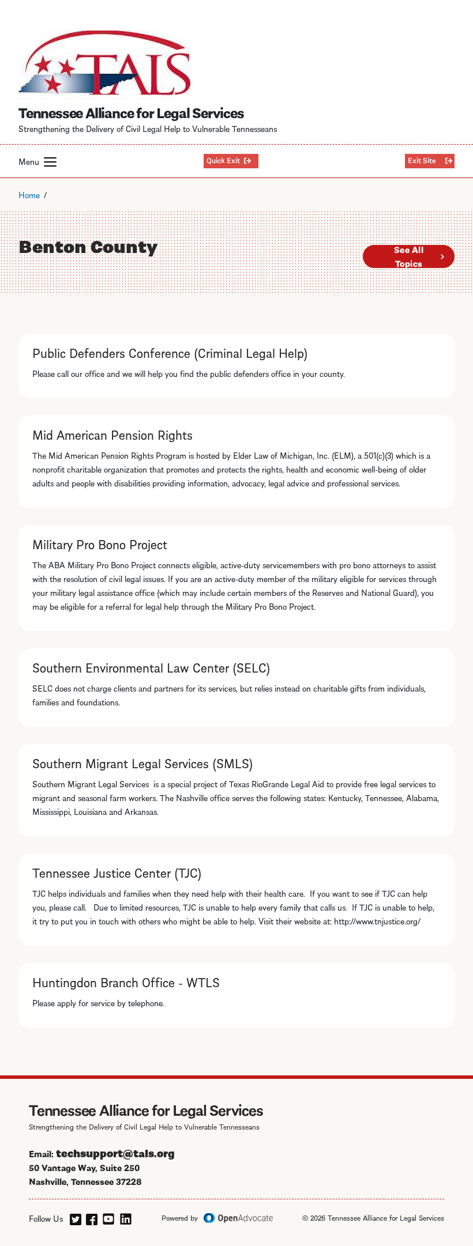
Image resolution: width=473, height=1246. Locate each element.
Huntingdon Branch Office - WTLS (126, 981)
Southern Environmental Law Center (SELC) (151, 667)
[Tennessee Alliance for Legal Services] (104, 65)
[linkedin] (125, 1217)
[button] (50, 162)
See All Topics (408, 256)
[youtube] (108, 1217)
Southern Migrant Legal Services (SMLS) (142, 762)
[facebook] (91, 1217)
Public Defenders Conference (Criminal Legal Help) (170, 352)
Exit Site (422, 159)
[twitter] (75, 1217)
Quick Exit (223, 159)
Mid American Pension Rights (112, 434)
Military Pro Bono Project (99, 543)
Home (29, 194)
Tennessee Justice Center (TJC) (117, 872)
